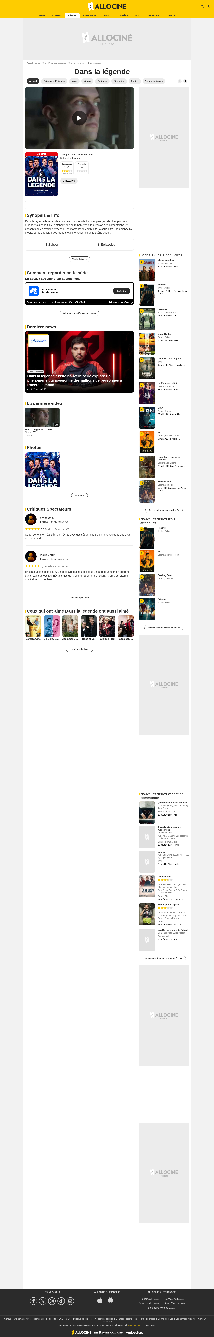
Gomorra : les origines (169, 358)
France (76, 158)
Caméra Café (33, 638)
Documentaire (85, 154)
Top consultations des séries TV (164, 510)
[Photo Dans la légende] (42, 469)
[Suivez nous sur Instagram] (52, 1301)
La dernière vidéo (44, 403)
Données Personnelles (126, 1319)
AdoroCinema (171, 1303)
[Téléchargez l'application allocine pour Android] (112, 1300)
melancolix (47, 517)
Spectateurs (67, 164)
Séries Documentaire (76, 63)
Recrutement (39, 1319)
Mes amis (82, 164)
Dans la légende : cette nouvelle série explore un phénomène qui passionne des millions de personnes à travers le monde (74, 380)
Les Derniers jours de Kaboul (173, 930)
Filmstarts (144, 1298)
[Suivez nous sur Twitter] (43, 1301)
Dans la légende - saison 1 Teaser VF (40, 430)
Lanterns (162, 309)
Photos (34, 447)
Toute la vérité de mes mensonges (169, 828)
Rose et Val (88, 638)
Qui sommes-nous (22, 1319)
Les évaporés (165, 876)
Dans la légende (102, 71)
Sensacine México (158, 1307)
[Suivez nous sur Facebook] (34, 1301)
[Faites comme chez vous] (126, 626)
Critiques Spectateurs (49, 509)
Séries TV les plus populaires (54, 63)
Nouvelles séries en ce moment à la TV (163, 958)
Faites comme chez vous (126, 638)
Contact (7, 1319)
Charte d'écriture (165, 1319)
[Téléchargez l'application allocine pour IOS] (102, 1300)
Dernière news (41, 326)
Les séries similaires (79, 649)
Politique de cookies (82, 1319)
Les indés (153, 15)
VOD (137, 15)
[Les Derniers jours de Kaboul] (147, 940)
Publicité (52, 1319)
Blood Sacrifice (166, 260)
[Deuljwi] (147, 862)
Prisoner (162, 599)
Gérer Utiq (203, 1319)
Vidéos (124, 15)
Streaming (90, 15)
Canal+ (170, 15)
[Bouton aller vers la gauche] (180, 81)
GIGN (160, 408)
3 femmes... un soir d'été (70, 638)
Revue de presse (147, 1319)
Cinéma (56, 15)
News (42, 15)
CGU (61, 1319)
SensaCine (171, 1298)
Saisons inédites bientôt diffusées (164, 628)
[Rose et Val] (89, 626)
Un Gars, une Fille (52, 638)
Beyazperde (145, 1303)
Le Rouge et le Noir (168, 383)
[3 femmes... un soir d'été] (70, 626)
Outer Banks (164, 334)
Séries (72, 15)
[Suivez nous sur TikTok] (61, 1301)
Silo (160, 432)
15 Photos (79, 495)
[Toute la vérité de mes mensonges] (147, 837)
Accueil (30, 63)
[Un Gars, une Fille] (52, 626)
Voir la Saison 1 (79, 259)
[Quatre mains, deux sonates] (147, 812)
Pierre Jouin (47, 554)
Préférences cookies (103, 1319)
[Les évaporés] (147, 886)
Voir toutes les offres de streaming (79, 313)
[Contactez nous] (71, 1301)
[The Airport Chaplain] (147, 914)
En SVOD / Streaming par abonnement (52, 278)
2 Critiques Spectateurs (79, 597)
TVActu (108, 15)
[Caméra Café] (33, 626)
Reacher (162, 284)
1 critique (44, 522)
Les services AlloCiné (185, 1319)
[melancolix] (31, 519)
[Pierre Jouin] (31, 556)
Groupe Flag (107, 638)
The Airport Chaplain (168, 904)
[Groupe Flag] (107, 626)
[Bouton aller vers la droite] (185, 81)
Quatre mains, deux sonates (172, 802)
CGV (68, 1319)
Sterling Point (165, 481)
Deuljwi (162, 852)
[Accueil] (107, 6)
